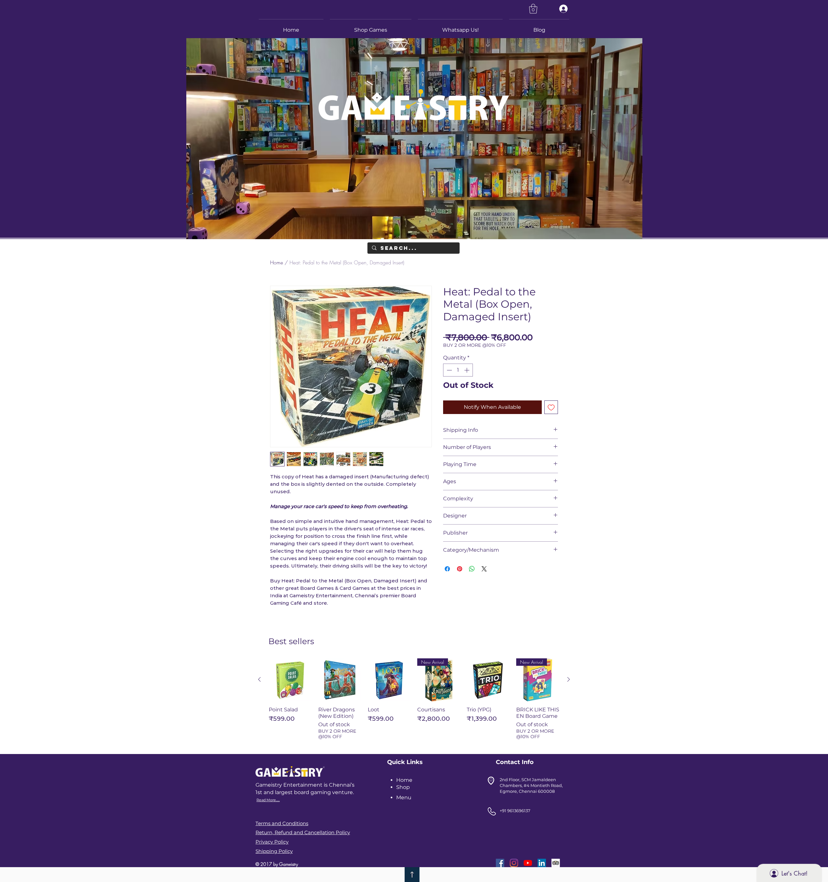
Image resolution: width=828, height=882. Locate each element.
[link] (533, 9)
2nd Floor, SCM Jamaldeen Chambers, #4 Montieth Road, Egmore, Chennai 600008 (531, 785)
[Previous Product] (259, 679)
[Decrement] (448, 370)
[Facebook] (500, 863)
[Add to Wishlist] (551, 407)
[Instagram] (514, 863)
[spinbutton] (458, 370)
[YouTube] (528, 863)
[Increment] (467, 370)
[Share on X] (484, 569)
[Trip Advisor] (555, 863)
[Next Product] (568, 679)
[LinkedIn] (542, 863)
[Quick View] (290, 679)
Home (276, 262)
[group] (414, 702)
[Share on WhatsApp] (472, 569)
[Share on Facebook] (447, 569)
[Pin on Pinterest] (459, 569)
